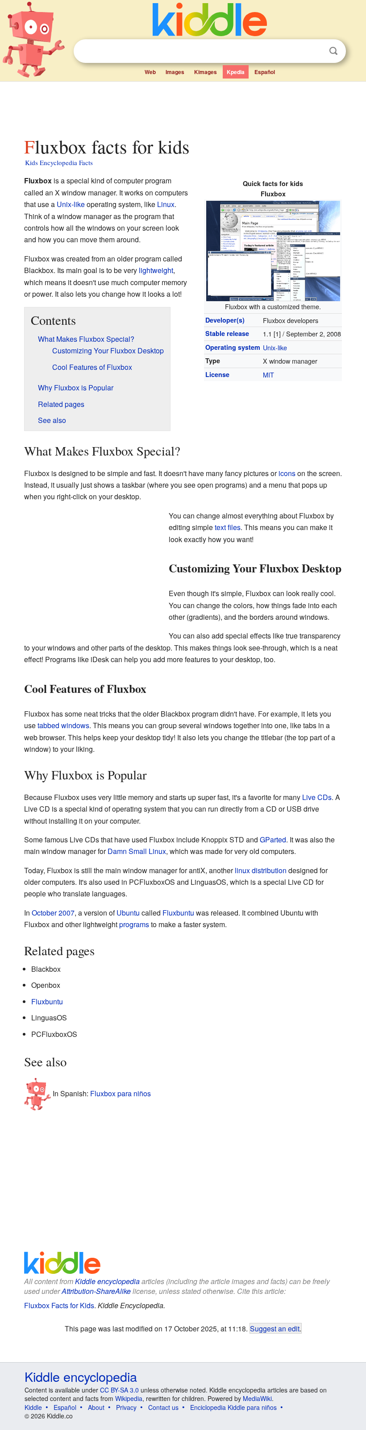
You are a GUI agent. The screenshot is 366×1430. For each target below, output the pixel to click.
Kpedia (236, 72)
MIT (268, 374)
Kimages (205, 72)
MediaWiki (257, 1398)
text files (228, 527)
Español (264, 72)
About (96, 1407)
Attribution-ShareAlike (96, 1291)
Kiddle (33, 1407)
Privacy (126, 1407)
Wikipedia (128, 1398)
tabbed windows (63, 725)
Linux (166, 204)
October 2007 (53, 913)
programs (134, 924)
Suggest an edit (274, 1328)
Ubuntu (128, 913)
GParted (273, 839)
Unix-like (275, 347)
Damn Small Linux (137, 851)
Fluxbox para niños (120, 1093)
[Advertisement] (183, 106)
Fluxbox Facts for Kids (59, 1305)
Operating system (232, 347)
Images (175, 72)
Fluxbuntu (178, 913)
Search (333, 51)
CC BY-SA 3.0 (119, 1389)
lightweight (156, 270)
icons (287, 473)
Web (150, 72)
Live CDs (317, 797)
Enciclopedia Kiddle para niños (233, 1407)
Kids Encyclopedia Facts (59, 162)
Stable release (227, 333)
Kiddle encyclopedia (107, 1281)
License (217, 374)
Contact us (163, 1407)
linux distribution (261, 870)
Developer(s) (225, 319)
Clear (315, 51)
